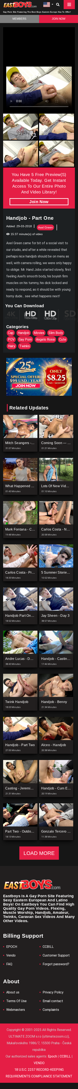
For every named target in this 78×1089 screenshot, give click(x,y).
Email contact (53, 1001)
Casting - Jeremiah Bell (23, 788)
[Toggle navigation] (69, 4)
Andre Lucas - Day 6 (21, 658)
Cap (11, 333)
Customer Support (56, 955)
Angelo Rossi (45, 339)
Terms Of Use (16, 1001)
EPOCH (11, 947)
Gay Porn (25, 339)
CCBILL (48, 947)
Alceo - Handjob (53, 745)
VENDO (39, 1063)
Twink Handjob (16, 702)
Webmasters (15, 1010)
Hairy (11, 346)
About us (12, 992)
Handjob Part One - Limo (24, 615)
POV (11, 339)
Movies (39, 333)
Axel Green (45, 227)
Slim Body (55, 333)
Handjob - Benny (54, 702)
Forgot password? (56, 964)
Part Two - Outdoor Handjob (26, 831)
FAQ (9, 964)
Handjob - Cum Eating (58, 788)
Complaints (51, 1010)
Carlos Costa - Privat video (26, 572)
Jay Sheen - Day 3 (55, 615)
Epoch (53, 1056)
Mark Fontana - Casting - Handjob (31, 529)
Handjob (24, 333)
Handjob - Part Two (20, 745)
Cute (62, 339)
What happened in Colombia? (28, 486)
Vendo (11, 955)
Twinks (24, 346)
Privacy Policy (53, 992)
